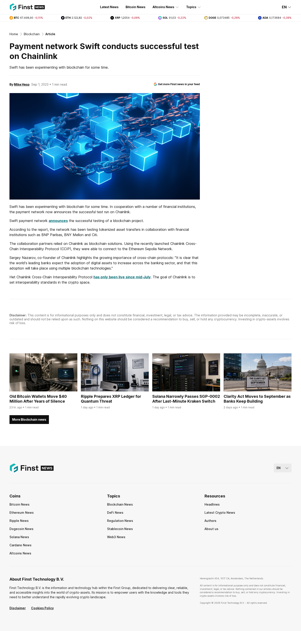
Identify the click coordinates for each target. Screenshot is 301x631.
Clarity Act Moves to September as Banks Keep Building (257, 399)
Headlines (212, 504)
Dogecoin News (21, 529)
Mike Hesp (22, 84)
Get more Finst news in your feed (179, 84)
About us (211, 529)
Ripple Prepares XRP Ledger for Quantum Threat (111, 399)
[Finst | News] (27, 7)
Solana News (19, 537)
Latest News (109, 7)
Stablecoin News (120, 529)
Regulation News (120, 521)
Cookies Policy (42, 608)
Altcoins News (163, 7)
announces (58, 220)
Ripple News (19, 521)
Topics (191, 7)
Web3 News (116, 537)
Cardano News (20, 545)
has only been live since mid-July (122, 277)
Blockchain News (120, 504)
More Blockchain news (29, 419)
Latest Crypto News (219, 512)
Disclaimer (17, 608)
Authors (210, 521)
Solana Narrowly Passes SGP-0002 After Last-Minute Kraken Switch (186, 399)
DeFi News (115, 512)
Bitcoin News (135, 7)
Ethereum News (21, 512)
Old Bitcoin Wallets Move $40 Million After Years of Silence (38, 399)
